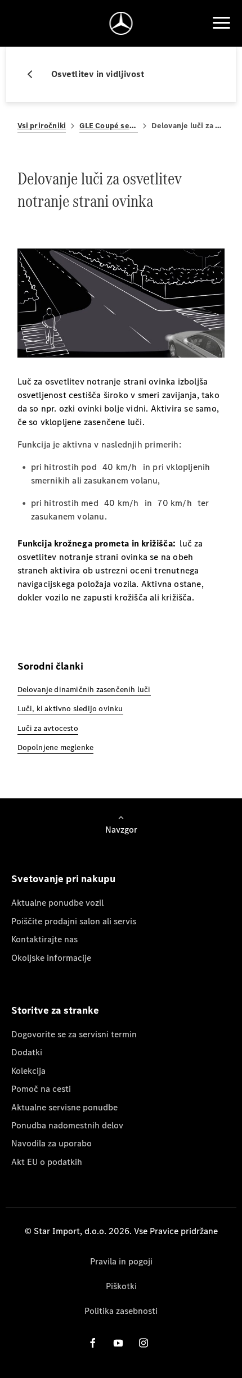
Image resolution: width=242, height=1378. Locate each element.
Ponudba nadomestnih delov (67, 1125)
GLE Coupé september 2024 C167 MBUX (108, 125)
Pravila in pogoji (121, 1261)
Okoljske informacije (51, 958)
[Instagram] (143, 1343)
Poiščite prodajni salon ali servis (73, 921)
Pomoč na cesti (41, 1089)
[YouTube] (118, 1343)
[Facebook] (93, 1343)
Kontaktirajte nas (44, 939)
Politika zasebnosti (121, 1311)
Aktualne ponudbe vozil (57, 903)
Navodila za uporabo (51, 1143)
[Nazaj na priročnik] (34, 74)
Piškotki (121, 1286)
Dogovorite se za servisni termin (74, 1034)
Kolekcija (28, 1071)
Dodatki (26, 1052)
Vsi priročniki (41, 125)
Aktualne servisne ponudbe (64, 1107)
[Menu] (221, 23)
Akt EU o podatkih (46, 1162)
